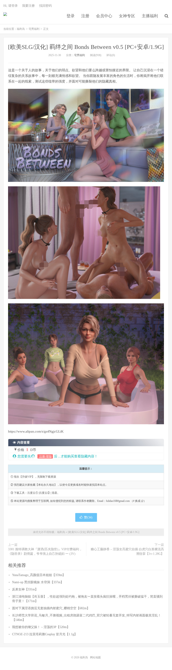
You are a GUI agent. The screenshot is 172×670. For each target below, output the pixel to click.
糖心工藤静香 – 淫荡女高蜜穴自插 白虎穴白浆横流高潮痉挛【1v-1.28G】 (127, 551)
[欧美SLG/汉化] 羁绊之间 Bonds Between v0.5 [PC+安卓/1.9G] (86, 47)
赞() (88, 517)
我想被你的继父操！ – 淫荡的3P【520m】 (41, 627)
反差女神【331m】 (25, 589)
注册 (85, 16)
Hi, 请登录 (10, 5)
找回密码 (45, 5)
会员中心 (104, 16)
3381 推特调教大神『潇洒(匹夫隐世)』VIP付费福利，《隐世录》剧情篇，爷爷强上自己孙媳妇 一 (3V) (45, 551)
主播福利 (150, 16)
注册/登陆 (45, 456)
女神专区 (127, 16)
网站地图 (95, 657)
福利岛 (5, 16)
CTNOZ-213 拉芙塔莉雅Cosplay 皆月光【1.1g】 (44, 634)
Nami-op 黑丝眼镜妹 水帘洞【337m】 (38, 582)
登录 (71, 16)
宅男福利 (34, 28)
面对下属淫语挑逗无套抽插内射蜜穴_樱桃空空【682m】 (51, 608)
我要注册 (28, 5)
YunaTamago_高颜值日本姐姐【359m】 (38, 575)
